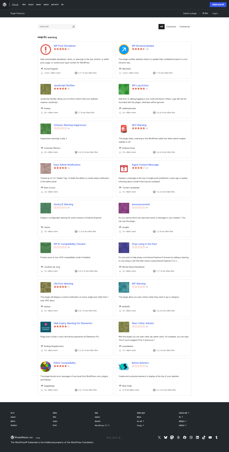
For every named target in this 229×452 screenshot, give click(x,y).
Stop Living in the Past (144, 244)
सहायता (97, 417)
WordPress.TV (102, 425)
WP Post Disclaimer (65, 45)
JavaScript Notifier (64, 85)
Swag (140, 425)
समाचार (13, 417)
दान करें (140, 421)
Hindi (38, 438)
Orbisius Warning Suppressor (70, 125)
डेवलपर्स (97, 421)
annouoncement (141, 204)
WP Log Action (140, 85)
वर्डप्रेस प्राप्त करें (218, 4)
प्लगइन (55, 421)
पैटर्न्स (54, 425)
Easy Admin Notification (67, 164)
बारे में (12, 413)
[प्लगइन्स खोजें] (73, 26)
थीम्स (54, 417)
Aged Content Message (145, 164)
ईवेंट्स (139, 417)
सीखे (96, 413)
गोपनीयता (14, 425)
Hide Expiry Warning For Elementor (73, 323)
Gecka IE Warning (63, 204)
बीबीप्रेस (183, 421)
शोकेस (55, 413)
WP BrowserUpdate (143, 45)
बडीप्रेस (183, 425)
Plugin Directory (18, 13)
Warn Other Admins (143, 323)
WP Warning (139, 283)
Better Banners (140, 362)
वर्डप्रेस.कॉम (184, 413)
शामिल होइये (141, 413)
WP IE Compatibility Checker (70, 244)
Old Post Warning (63, 283)
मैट (181, 417)
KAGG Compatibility (65, 362)
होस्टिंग (13, 421)
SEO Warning (139, 125)
